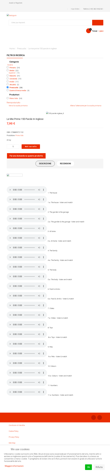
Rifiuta (99, 467)
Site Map (12, 443)
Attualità (13, 85)
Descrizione (45, 164)
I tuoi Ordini (75, 9)
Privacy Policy (14, 437)
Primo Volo (14, 98)
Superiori (12, 73)
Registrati (19, 3)
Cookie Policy (13, 431)
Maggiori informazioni (14, 466)
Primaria (13, 68)
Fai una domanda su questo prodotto (26, 156)
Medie (12, 71)
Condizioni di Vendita (17, 425)
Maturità (13, 76)
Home (12, 48)
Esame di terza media (18, 90)
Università (14, 79)
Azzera (10, 65)
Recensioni (65, 164)
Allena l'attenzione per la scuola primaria (85, 106)
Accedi (11, 3)
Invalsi (12, 82)
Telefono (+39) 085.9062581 (93, 9)
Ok (88, 467)
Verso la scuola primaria (18, 106)
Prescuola (21, 48)
